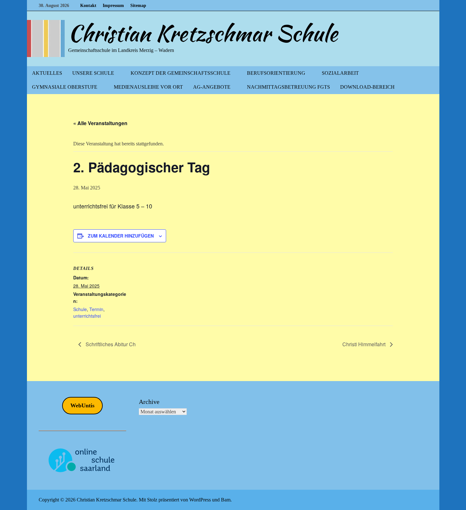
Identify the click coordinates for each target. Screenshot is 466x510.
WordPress (200, 499)
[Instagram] (424, 5)
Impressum (113, 5)
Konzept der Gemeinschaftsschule (180, 73)
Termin (96, 309)
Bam (225, 499)
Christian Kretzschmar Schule (203, 33)
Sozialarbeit (340, 73)
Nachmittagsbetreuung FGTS (288, 87)
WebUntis (82, 405)
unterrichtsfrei (87, 316)
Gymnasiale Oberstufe (64, 87)
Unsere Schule (93, 73)
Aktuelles (47, 73)
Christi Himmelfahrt (364, 344)
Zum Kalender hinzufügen (121, 236)
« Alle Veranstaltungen (100, 123)
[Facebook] (417, 5)
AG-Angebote (211, 87)
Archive (149, 401)
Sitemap (138, 5)
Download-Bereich (367, 87)
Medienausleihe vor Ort (148, 87)
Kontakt (88, 5)
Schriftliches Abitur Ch (110, 344)
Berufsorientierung (276, 73)
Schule (80, 309)
